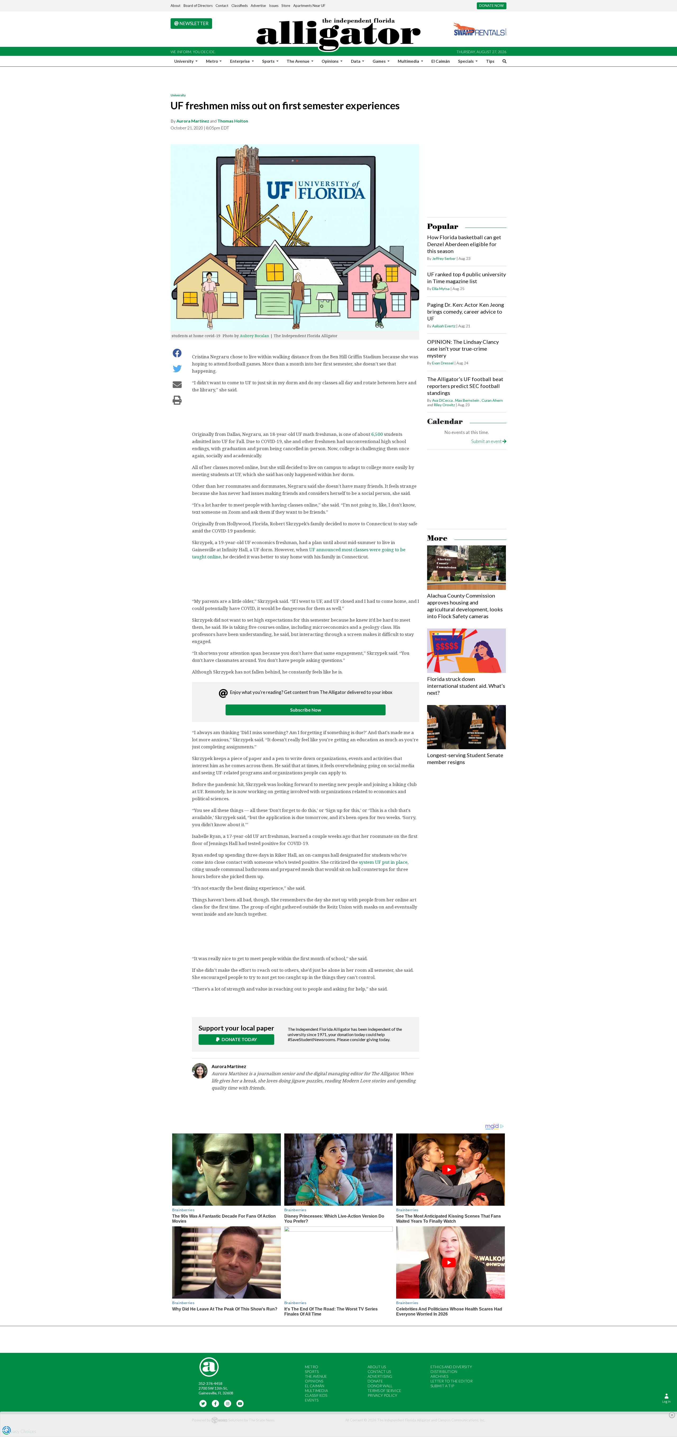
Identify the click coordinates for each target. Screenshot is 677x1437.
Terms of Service (384, 1390)
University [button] (184, 61)
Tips (490, 61)
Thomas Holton (232, 120)
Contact (222, 5)
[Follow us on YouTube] (240, 1403)
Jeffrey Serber (444, 258)
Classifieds (239, 5)
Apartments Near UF (309, 5)
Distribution (444, 1371)
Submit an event (486, 441)
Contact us (379, 1371)
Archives (439, 1376)
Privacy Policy (382, 1395)
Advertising (380, 1376)
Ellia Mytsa (441, 288)
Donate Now (491, 5)
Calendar (445, 422)
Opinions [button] (330, 61)
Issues (273, 5)
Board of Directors (198, 5)
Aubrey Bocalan (254, 335)
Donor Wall (380, 1386)
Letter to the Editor (452, 1381)
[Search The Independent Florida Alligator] (503, 61)
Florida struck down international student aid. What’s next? (466, 686)
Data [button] (356, 61)
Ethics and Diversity (451, 1366)
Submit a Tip (442, 1386)
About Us (377, 1366)
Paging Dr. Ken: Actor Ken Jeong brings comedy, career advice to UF (465, 311)
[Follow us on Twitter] (203, 1403)
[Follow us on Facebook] (215, 1403)
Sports (312, 1371)
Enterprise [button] (240, 61)
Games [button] (379, 61)
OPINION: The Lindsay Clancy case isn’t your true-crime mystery (463, 348)
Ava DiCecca (442, 400)
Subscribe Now (305, 710)
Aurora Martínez (192, 120)
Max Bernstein (467, 400)
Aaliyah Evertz (443, 326)
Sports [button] (268, 61)
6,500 (377, 434)
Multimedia (316, 1390)
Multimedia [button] (409, 61)
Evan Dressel (443, 363)
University (178, 95)
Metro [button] (212, 61)
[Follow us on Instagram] (227, 1403)
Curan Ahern (492, 400)
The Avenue (316, 1376)
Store (285, 5)
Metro (311, 1366)
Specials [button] (466, 61)
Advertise (258, 5)
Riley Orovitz (444, 405)
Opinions (314, 1381)
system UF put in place (383, 862)
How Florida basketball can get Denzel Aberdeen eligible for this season (464, 244)
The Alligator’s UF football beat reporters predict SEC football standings (465, 386)
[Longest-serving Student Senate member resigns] (466, 727)
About (175, 5)
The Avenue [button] (298, 61)
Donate (375, 1381)
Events (311, 1400)
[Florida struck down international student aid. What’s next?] (466, 651)
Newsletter (193, 23)
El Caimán (440, 61)
